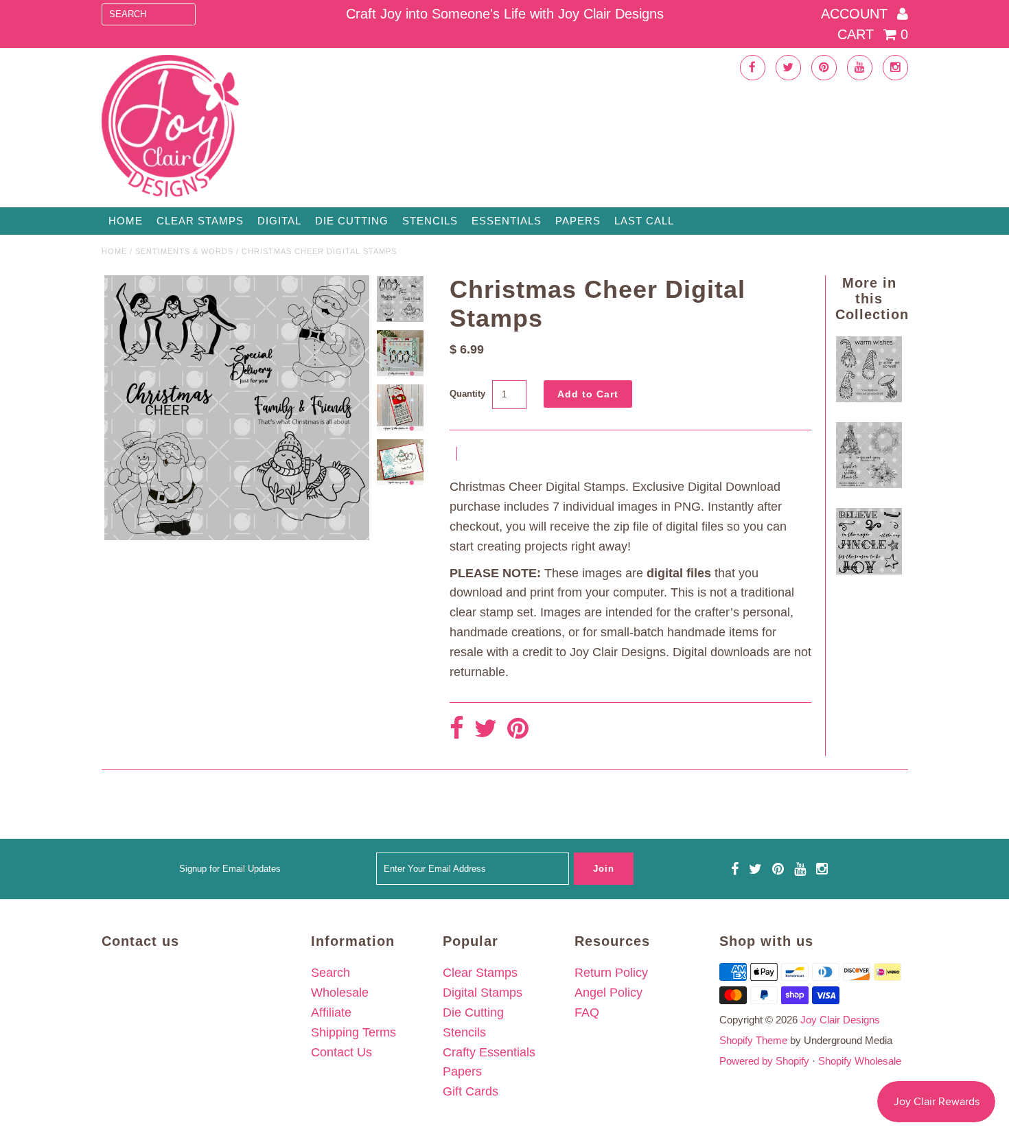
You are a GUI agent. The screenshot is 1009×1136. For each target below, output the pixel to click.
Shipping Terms (353, 1032)
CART (872, 34)
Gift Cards (470, 1091)
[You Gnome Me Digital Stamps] (869, 398)
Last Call (644, 221)
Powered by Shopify (764, 1061)
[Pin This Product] (518, 729)
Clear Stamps (480, 972)
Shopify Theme (753, 1040)
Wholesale (340, 992)
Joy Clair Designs (840, 1019)
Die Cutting (351, 221)
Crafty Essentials (489, 1052)
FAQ (587, 1012)
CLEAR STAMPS (200, 221)
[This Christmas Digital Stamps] (869, 484)
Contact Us (341, 1052)
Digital (279, 221)
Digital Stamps (482, 992)
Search (330, 972)
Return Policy (611, 972)
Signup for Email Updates (230, 868)
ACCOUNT (856, 13)
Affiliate (331, 1012)
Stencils (430, 221)
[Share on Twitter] (485, 729)
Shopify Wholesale (859, 1061)
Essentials (507, 221)
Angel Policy (608, 992)
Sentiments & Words (184, 251)
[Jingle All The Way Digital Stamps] (869, 570)
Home (125, 221)
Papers (578, 221)
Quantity (467, 394)
